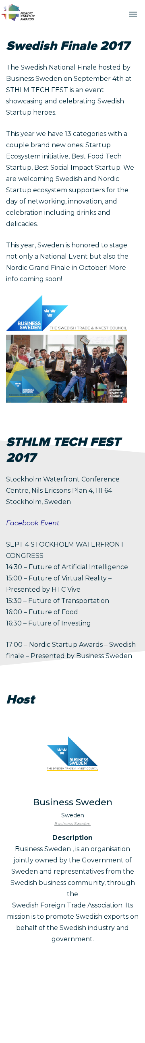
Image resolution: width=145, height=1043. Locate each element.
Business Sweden (72, 823)
